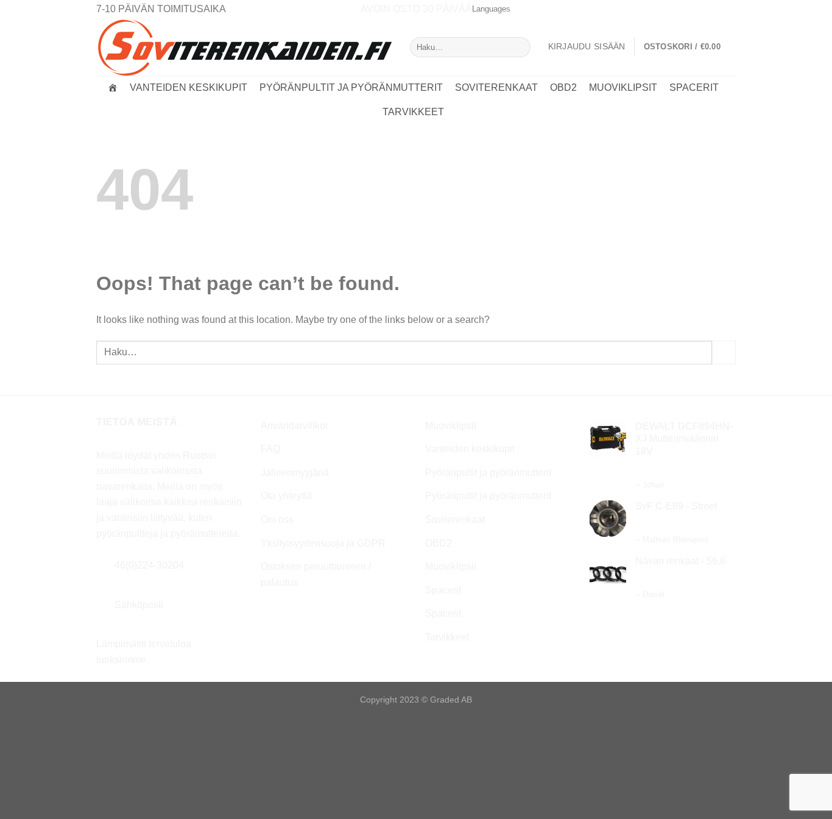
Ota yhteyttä (286, 496)
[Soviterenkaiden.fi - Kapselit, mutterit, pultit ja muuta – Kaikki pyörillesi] (244, 47)
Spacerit (694, 87)
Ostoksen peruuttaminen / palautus (316, 574)
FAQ (270, 449)
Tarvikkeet (413, 112)
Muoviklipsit (623, 87)
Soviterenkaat (496, 87)
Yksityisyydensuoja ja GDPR (323, 543)
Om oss (277, 519)
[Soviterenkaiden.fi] (113, 88)
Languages (491, 8)
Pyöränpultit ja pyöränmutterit (351, 87)
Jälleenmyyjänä (295, 472)
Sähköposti (139, 605)
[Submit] (519, 47)
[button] (690, 47)
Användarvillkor (294, 425)
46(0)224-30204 (149, 565)
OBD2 (563, 87)
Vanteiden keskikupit (188, 87)
